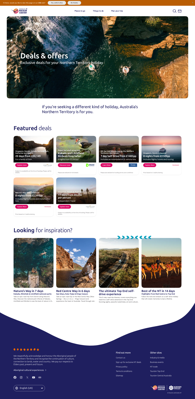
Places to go (80, 11)
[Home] (19, 11)
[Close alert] (192, 2)
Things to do (98, 11)
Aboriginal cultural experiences (29, 370)
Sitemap (119, 375)
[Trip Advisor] (39, 377)
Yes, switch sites (57, 3)
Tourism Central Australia (161, 375)
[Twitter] (27, 377)
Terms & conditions (124, 371)
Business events (157, 362)
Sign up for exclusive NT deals (128, 362)
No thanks (74, 3)
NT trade (154, 367)
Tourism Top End (157, 371)
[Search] (174, 11)
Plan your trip (117, 11)
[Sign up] (179, 11)
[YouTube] (33, 377)
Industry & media (157, 358)
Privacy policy (121, 367)
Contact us (120, 358)
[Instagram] (21, 377)
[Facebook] (15, 377)
